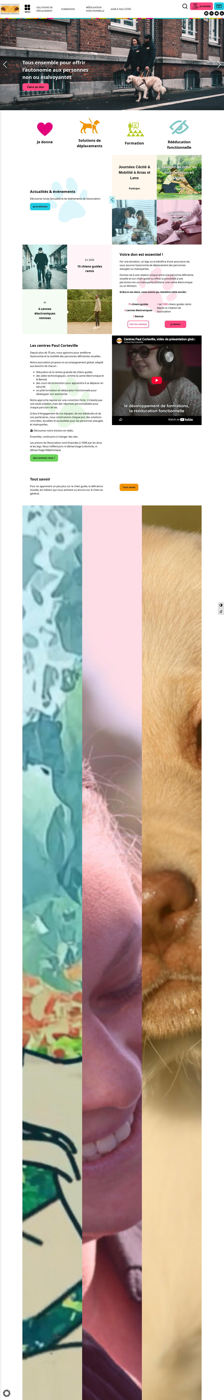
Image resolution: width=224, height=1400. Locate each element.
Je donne (175, 324)
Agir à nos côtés (121, 9)
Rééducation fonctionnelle (95, 9)
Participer (134, 188)
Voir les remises (138, 324)
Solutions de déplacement (44, 9)
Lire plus (179, 188)
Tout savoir (129, 487)
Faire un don (35, 87)
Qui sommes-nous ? (44, 457)
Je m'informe (40, 206)
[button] (5, 64)
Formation (68, 9)
